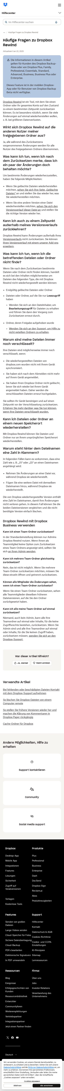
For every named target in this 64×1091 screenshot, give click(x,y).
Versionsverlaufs (12, 239)
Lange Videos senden (16, 930)
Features (9, 870)
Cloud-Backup (12, 945)
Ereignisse (10, 983)
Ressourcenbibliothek (16, 996)
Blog (7, 978)
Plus (34, 855)
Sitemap (36, 955)
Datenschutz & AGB (42, 932)
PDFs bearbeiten (13, 950)
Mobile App (11, 860)
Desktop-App (12, 855)
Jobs (34, 983)
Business (36, 865)
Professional (38, 860)
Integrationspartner (15, 1021)
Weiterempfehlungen (16, 1011)
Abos (34, 895)
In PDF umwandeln (15, 960)
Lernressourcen (39, 960)
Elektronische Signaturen (18, 955)
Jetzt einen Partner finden (18, 1026)
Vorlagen (9, 899)
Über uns (36, 978)
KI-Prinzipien (38, 950)
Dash (34, 875)
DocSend (36, 880)
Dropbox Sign (39, 885)
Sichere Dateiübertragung (18, 940)
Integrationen (12, 865)
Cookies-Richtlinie (41, 937)
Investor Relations (41, 988)
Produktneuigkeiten (42, 900)
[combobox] (32, 22)
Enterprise (37, 870)
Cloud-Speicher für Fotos (18, 935)
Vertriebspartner (13, 1016)
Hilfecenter (8, 13)
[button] (6, 22)
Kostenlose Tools (13, 904)
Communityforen (13, 1006)
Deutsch (9, 1054)
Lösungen (10, 875)
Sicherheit (10, 880)
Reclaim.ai (37, 890)
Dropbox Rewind (12, 101)
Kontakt (36, 927)
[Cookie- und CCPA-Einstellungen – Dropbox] (32, 1074)
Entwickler (10, 1001)
